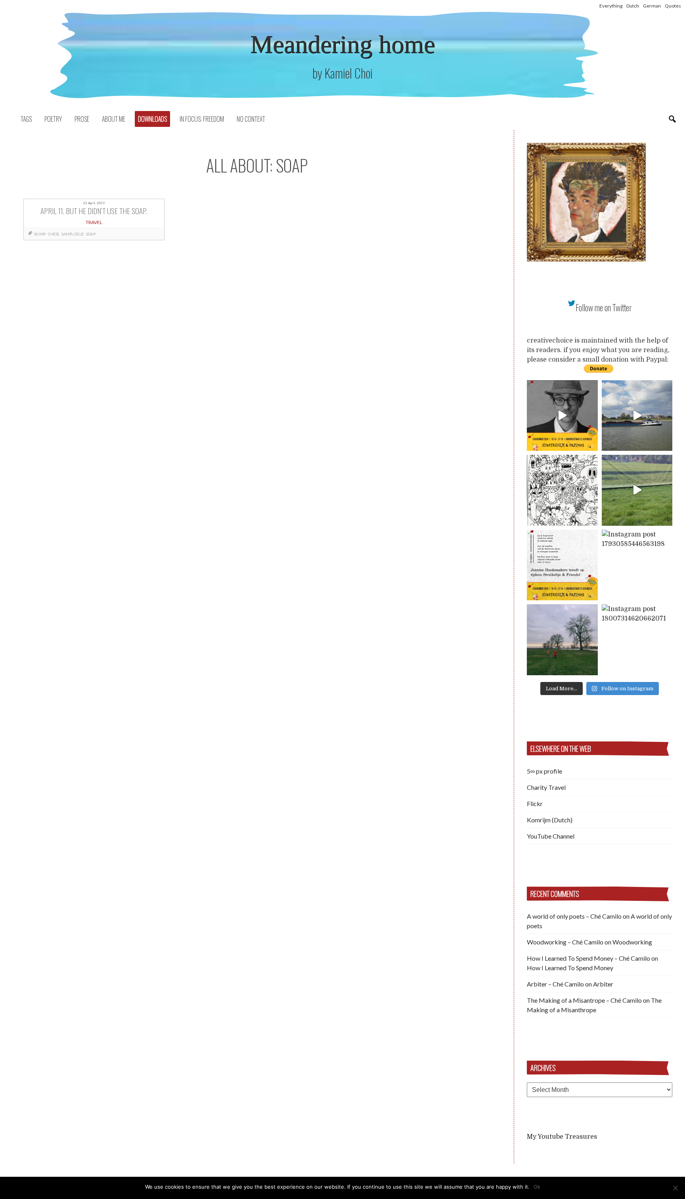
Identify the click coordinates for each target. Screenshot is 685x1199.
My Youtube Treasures (562, 1136)
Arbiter (603, 984)
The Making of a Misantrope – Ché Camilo (584, 1000)
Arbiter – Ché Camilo (555, 984)
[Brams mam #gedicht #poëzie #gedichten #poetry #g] (562, 415)
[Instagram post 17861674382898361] (562, 490)
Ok (537, 1187)
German (652, 6)
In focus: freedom (202, 119)
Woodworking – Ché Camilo (565, 942)
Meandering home (342, 44)
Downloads (152, 119)
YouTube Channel (550, 836)
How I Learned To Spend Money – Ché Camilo (588, 958)
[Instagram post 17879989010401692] (637, 490)
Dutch (632, 6)
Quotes (673, 6)
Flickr (535, 803)
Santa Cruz (72, 234)
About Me (113, 119)
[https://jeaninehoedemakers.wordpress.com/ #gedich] (562, 565)
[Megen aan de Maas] (562, 639)
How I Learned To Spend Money (570, 967)
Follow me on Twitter (604, 307)
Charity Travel (546, 787)
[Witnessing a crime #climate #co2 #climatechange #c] (637, 415)
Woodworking (632, 942)
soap (90, 234)
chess (53, 234)
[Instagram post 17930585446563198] (637, 565)
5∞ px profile (544, 771)
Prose (82, 119)
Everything (610, 6)
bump (40, 234)
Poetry (53, 119)
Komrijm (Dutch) (549, 820)
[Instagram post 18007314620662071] (637, 639)
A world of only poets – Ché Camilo (574, 916)
